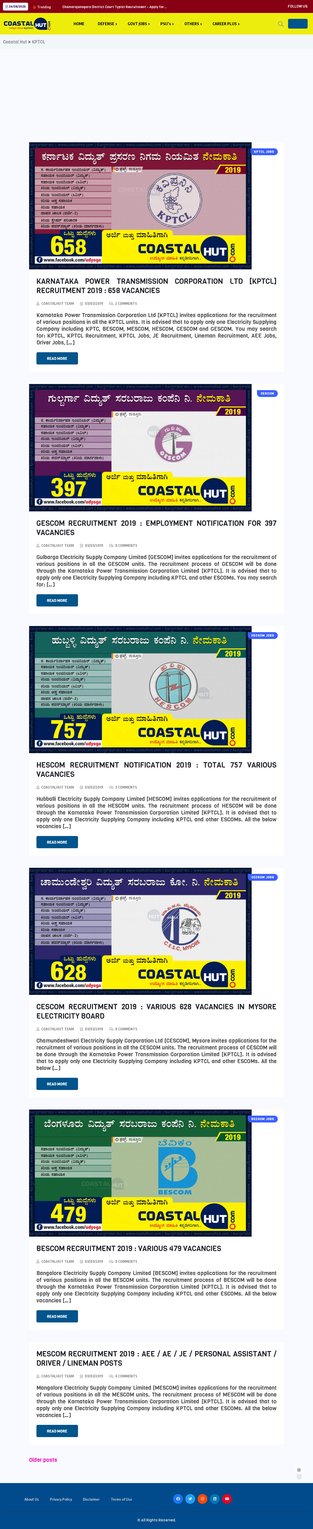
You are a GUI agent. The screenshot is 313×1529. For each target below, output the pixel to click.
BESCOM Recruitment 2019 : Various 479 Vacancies (128, 1249)
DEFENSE (106, 23)
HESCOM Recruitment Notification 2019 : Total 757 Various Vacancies (156, 769)
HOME (79, 23)
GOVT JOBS (137, 23)
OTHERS (191, 23)
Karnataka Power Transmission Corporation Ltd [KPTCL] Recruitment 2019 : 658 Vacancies (156, 286)
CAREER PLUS (224, 23)
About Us (31, 1499)
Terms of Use (121, 1499)
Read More (57, 358)
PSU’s (165, 23)
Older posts (43, 1460)
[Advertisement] (156, 86)
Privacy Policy (61, 1499)
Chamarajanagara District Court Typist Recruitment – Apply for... (114, 7)
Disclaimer (91, 1499)
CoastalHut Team (57, 303)
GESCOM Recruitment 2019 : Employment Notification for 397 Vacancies (156, 528)
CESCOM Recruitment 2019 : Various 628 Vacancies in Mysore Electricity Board (156, 1011)
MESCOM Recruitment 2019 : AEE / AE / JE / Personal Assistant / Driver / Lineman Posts (156, 1358)
